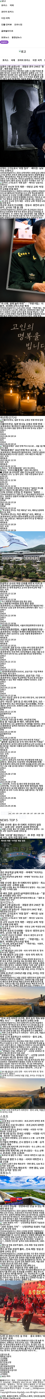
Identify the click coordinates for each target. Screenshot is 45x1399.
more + (3, 1118)
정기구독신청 (5, 1362)
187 (31, 813)
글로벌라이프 (7, 30)
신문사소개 (4, 1354)
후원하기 (4, 42)
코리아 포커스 (7, 11)
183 (17, 813)
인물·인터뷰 (6, 24)
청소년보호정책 (6, 1368)
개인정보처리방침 (7, 1366)
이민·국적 (5, 18)
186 (28, 813)
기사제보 (4, 1358)
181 (9, 813)
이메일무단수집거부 (8, 1370)
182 (13, 813)
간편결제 (4, 1360)
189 (39, 813)
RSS (8, 1376)
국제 (12, 5)
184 (20, 813)
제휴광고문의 (5, 1356)
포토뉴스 (5, 37)
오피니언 (18, 24)
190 (42, 813)
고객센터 (4, 1374)
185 (24, 813)
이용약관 (4, 1364)
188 (35, 813)
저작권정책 (4, 1372)
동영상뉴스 (17, 37)
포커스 (4, 5)
